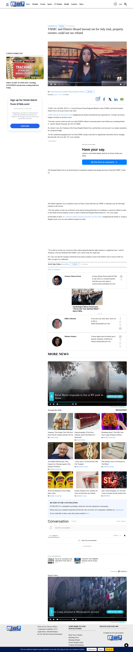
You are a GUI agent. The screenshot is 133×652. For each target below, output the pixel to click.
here (87, 513)
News (28, 4)
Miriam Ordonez (79, 91)
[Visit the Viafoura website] (122, 571)
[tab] (53, 535)
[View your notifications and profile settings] (125, 535)
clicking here (119, 510)
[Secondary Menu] (9, 4)
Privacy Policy (52, 626)
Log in (118, 521)
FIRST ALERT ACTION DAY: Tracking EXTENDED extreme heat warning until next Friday (22, 85)
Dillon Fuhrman (69, 91)
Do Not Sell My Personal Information (49, 634)
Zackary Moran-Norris (56, 91)
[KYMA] (17, 4)
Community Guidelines (45, 629)
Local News (65, 264)
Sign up (123, 521)
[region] (87, 546)
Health (66, 4)
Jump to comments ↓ (54, 269)
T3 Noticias (58, 4)
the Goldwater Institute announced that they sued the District (82, 217)
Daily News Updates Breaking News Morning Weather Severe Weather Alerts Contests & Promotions (76, 640)
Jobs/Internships (52, 632)
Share (81, 4)
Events (42, 4)
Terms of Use (41, 626)
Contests (74, 4)
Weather (35, 4)
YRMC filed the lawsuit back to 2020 (60, 115)
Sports (49, 4)
